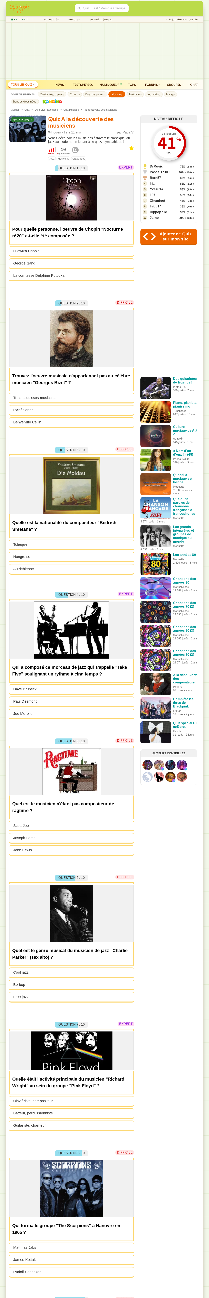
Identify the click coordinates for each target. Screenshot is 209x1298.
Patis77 (128, 132)
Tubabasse (179, 410)
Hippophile (158, 212)
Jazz (51, 158)
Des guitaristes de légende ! (185, 380)
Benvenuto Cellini (27, 422)
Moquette (178, 486)
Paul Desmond (25, 701)
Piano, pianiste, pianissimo (185, 404)
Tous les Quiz (21, 84)
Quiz (27, 109)
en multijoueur (100, 19)
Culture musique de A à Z (185, 430)
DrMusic (156, 166)
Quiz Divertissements (47, 109)
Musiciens (63, 158)
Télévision (135, 94)
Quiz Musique (71, 109)
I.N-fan (177, 710)
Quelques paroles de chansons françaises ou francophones (184, 506)
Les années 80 (184, 554)
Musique (116, 94)
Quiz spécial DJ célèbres (185, 724)
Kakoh (177, 731)
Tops (132, 84)
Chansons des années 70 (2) (184, 604)
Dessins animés (95, 94)
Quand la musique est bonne (182, 478)
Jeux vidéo (153, 94)
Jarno (154, 217)
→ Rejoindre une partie (182, 19)
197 (152, 195)
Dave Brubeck (25, 689)
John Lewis (22, 850)
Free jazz (21, 997)
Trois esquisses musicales (35, 398)
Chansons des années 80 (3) (184, 628)
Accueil (15, 109)
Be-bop (19, 985)
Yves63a (156, 189)
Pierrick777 (180, 386)
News (60, 84)
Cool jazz (21, 972)
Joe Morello (22, 714)
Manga (170, 94)
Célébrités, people (52, 94)
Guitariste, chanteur (29, 1125)
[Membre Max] (162, 769)
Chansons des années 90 (184, 580)
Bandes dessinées (25, 101)
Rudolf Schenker (27, 1272)
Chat (194, 84)
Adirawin (178, 438)
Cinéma (75, 94)
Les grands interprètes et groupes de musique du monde (183, 534)
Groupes (174, 84)
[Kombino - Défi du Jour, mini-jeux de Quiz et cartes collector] (51, 101)
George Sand (24, 263)
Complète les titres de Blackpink (183, 702)
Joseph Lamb (24, 838)
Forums (151, 84)
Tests (83, 84)
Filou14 (155, 206)
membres (73, 19)
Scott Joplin (22, 826)
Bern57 (155, 178)
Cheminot (157, 200)
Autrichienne (23, 569)
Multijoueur (109, 84)
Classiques (78, 158)
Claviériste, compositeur (33, 1101)
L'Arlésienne (23, 410)
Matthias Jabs (24, 1247)
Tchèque (20, 544)
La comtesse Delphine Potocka (38, 275)
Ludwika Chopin (26, 251)
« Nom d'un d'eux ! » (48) (183, 452)
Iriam (154, 183)
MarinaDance (181, 586)
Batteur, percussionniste (33, 1113)
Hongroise (21, 557)
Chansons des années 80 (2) (184, 652)
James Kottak (24, 1260)
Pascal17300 (160, 172)
